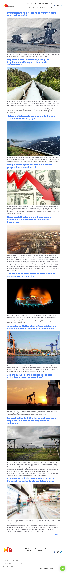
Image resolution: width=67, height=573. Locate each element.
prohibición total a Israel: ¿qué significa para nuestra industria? (31, 14)
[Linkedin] (61, 5)
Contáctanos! (41, 7)
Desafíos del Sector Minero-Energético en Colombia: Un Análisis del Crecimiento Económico (29, 220)
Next (57, 535)
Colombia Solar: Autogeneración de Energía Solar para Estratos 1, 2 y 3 (31, 117)
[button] (62, 568)
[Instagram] (58, 5)
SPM (50, 7)
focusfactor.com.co (58, 566)
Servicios (31, 7)
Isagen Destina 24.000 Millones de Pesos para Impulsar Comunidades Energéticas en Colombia (31, 421)
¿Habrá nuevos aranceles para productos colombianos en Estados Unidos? (29, 376)
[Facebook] (55, 5)
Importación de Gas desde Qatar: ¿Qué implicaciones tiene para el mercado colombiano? (28, 62)
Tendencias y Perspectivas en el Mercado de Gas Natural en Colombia (31, 275)
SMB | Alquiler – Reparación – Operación (39, 3)
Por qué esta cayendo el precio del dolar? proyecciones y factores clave (29, 166)
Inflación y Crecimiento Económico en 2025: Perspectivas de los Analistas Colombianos (30, 479)
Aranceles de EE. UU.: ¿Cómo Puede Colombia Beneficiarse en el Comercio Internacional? (31, 327)
